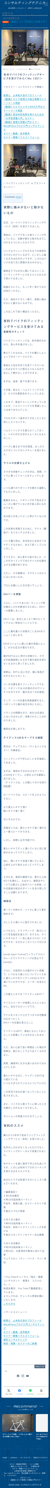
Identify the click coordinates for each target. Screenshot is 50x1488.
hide (19, 197)
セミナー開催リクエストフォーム (21, 137)
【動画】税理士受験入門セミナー (21, 122)
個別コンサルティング (15, 1340)
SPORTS (14, 1458)
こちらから (9, 1303)
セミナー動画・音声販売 (16, 133)
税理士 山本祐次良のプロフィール (22, 95)
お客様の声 (35, 1466)
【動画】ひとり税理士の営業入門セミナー (26, 1480)
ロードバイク (35, 69)
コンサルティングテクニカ (24, 2)
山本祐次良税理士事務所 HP (25, 1471)
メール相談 (34, 1464)
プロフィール (25, 1478)
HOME (4, 1458)
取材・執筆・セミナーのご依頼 (20, 1343)
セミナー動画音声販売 (18, 1464)
